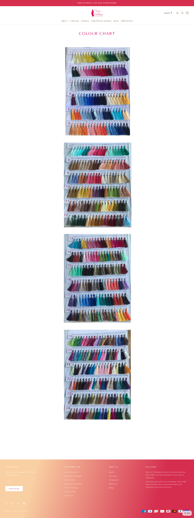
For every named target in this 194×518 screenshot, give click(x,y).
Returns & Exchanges (73, 476)
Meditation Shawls (101, 21)
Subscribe (14, 489)
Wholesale (113, 484)
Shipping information (73, 484)
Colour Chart (69, 480)
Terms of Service (71, 487)
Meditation (127, 21)
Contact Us (68, 495)
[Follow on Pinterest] (18, 503)
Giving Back (114, 480)
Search (112, 472)
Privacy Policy (70, 491)
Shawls (85, 21)
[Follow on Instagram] (12, 503)
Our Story (113, 476)
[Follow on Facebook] (6, 503)
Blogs (111, 487)
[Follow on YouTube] (24, 503)
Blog (116, 21)
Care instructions (71, 472)
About (64, 21)
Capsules (74, 21)
